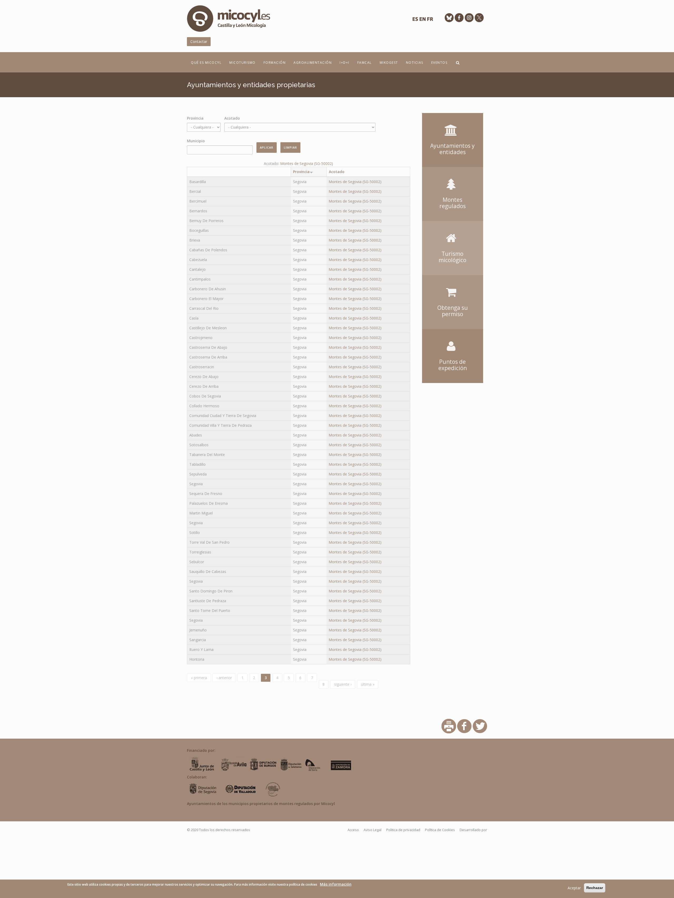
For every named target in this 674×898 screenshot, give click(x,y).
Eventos (439, 62)
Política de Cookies (440, 829)
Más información (335, 884)
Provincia (195, 118)
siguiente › (342, 684)
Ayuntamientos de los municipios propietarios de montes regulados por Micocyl (261, 803)
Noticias (414, 62)
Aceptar (574, 887)
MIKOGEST (389, 62)
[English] (422, 20)
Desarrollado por (473, 829)
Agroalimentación (313, 62)
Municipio (196, 140)
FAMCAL (364, 62)
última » (367, 684)
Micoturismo (242, 62)
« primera (199, 677)
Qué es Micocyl (206, 62)
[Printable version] (449, 725)
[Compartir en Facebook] (464, 725)
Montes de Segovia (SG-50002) (306, 163)
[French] (430, 20)
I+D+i (344, 62)
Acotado (232, 118)
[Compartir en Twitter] (480, 725)
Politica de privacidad (403, 829)
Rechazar (594, 888)
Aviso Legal (372, 829)
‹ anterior (224, 677)
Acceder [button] (452, 121)
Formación (275, 62)
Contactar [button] (198, 41)
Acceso (353, 829)
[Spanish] (415, 20)
